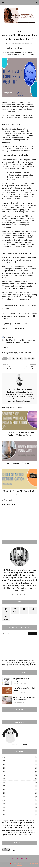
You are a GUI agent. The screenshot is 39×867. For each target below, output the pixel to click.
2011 (19, 811)
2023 (20, 768)
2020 (20, 779)
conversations (15, 352)
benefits (8, 352)
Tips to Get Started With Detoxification (19, 491)
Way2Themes (17, 863)
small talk (15, 353)
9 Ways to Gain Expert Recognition (21, 680)
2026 (19, 757)
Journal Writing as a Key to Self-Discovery (24, 689)
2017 (19, 789)
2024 (19, 764)
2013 (19, 804)
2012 (20, 807)
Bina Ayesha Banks (13, 43)
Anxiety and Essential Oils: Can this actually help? (24, 698)
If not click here (28, 54)
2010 (19, 814)
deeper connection (26, 352)
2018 (20, 786)
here (8, 318)
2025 (20, 761)
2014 (20, 800)
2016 (20, 793)
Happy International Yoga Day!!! (19, 463)
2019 (20, 782)
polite (10, 353)
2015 (20, 796)
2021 (20, 775)
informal (5, 353)
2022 (20, 771)
